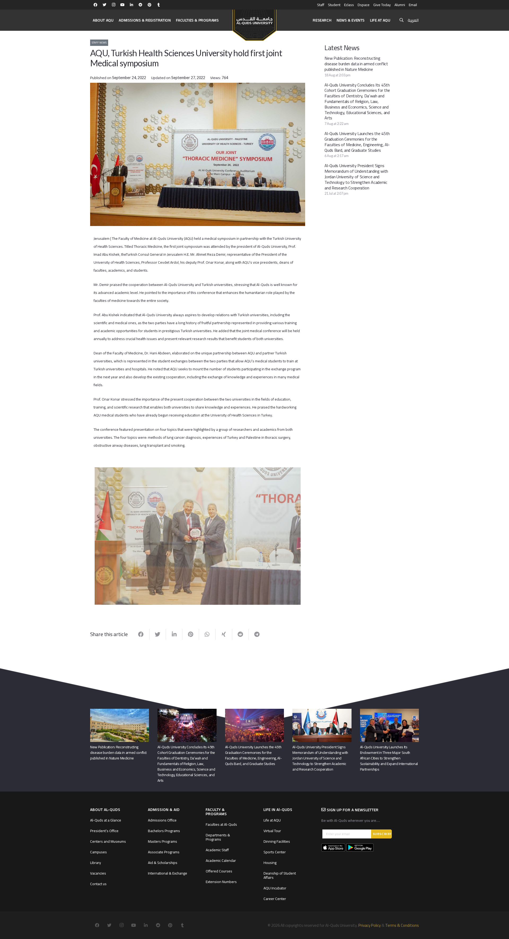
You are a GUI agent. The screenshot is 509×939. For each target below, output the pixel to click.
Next (308, 535)
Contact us (98, 883)
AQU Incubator (275, 888)
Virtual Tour (272, 830)
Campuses (98, 852)
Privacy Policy (369, 925)
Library (95, 862)
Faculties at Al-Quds (221, 824)
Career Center (275, 898)
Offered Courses (219, 871)
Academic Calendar (221, 860)
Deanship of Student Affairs (280, 875)
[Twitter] (104, 4)
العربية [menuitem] (413, 20)
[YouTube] (122, 4)
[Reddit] (140, 4)
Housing (270, 862)
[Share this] (141, 634)
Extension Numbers (221, 881)
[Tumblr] (158, 4)
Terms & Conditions (402, 925)
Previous (86, 535)
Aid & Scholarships (162, 862)
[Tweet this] (158, 634)
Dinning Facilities (277, 841)
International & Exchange (167, 873)
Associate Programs (163, 852)
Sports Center (275, 852)
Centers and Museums (108, 841)
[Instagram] (113, 4)
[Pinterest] (149, 4)
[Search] (401, 20)
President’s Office (104, 830)
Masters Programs (162, 841)
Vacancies (98, 873)
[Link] (254, 22)
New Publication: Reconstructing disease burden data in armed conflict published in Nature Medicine (356, 63)
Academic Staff (217, 849)
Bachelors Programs (164, 830)
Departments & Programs (218, 837)
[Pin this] (190, 634)
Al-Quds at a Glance (105, 820)
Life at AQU (272, 820)
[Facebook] (95, 4)
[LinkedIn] (131, 4)
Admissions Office (162, 820)
